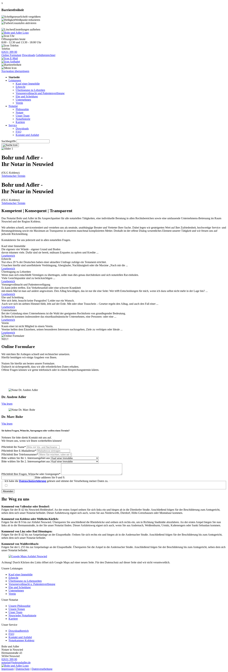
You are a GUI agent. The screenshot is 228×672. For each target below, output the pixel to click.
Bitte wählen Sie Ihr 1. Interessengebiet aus (26, 458)
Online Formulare (11, 55)
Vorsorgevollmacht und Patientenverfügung (40, 93)
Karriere (20, 122)
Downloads (28, 55)
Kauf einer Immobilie (28, 83)
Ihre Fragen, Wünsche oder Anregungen (30, 474)
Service (13, 125)
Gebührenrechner (45, 55)
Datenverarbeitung (42, 668)
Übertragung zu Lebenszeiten (25, 580)
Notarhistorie (23, 118)
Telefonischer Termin (13, 175)
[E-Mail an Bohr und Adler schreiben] (9, 58)
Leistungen (15, 80)
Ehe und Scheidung (27, 96)
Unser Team (22, 115)
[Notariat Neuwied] (15, 32)
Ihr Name (13, 446)
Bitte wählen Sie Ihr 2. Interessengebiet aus (26, 461)
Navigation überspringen (15, 71)
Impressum (7, 668)
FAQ (18, 131)
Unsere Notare (17, 609)
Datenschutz (23, 668)
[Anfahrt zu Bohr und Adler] (10, 61)
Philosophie (22, 109)
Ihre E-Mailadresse (18, 450)
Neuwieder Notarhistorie (22, 615)
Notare (19, 112)
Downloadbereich (19, 630)
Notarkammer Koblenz (21, 640)
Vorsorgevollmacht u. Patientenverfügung (32, 584)
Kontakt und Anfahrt (27, 134)
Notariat (13, 106)
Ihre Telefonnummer (19, 454)
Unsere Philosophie (19, 605)
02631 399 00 (9, 51)
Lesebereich (8, 255)
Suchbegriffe (8, 141)
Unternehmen (23, 99)
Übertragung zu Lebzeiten (30, 90)
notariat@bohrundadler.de (16, 662)
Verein (19, 102)
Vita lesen (6, 403)
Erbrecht (20, 86)
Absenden (8, 491)
